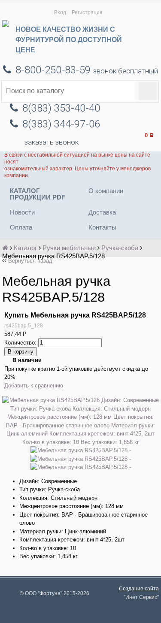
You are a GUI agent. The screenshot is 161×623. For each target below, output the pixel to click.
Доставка (102, 212)
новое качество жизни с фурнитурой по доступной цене (68, 40)
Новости (22, 212)
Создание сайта (139, 588)
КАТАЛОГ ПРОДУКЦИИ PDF (37, 194)
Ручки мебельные (69, 247)
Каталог (25, 247)
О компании (105, 190)
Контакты (102, 227)
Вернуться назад (30, 260)
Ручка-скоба (119, 247)
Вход (60, 12)
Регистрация (87, 12)
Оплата (21, 227)
